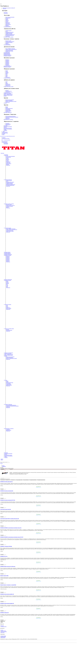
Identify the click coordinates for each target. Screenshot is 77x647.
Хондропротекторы (9, 91)
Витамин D (8, 258)
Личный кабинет (4, 142)
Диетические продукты (9, 50)
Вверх (2, 622)
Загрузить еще (3, 621)
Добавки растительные (7, 93)
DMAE (7, 83)
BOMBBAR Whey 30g (3, 556)
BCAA (7, 31)
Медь (7, 284)
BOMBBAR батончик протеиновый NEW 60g (7, 500)
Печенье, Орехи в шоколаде (10, 41)
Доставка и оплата (3, 626)
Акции (3, 134)
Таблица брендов (4, 132)
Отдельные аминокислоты (10, 35)
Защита (7, 19)
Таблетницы (7, 23)
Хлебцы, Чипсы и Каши (10, 231)
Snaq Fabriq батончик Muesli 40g (5, 509)
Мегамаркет (6, 12)
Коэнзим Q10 (8, 84)
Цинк (6, 76)
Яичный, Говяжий (8, 110)
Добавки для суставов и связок (8, 86)
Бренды (3, 465)
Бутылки (7, 18)
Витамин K (7, 63)
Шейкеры (7, 25)
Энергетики (7, 117)
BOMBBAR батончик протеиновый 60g (6, 490)
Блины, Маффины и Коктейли (10, 48)
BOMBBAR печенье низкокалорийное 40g (7, 594)
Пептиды (5, 127)
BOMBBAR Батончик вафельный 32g (6, 481)
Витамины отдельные (7, 55)
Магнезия (7, 20)
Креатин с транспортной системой (11, 101)
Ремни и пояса (8, 22)
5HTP (6, 81)
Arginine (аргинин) (8, 30)
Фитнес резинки (8, 24)
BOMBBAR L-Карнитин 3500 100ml (6, 546)
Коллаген (7, 90)
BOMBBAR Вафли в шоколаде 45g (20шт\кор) (7, 566)
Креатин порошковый (9, 100)
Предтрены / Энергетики (8, 112)
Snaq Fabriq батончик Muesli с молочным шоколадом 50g (9, 518)
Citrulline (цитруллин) (9, 182)
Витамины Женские (7, 53)
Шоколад (7, 43)
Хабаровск (3, 137)
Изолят (7, 106)
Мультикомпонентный (9, 108)
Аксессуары (6, 13)
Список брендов (3, 630)
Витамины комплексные (8, 254)
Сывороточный (8, 384)
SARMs (5, 129)
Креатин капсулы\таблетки (10, 99)
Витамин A (7, 59)
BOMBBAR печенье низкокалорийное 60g (7, 603)
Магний (7, 73)
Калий (7, 71)
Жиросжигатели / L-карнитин (8, 119)
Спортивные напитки (9, 42)
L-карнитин (7, 123)
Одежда (7, 21)
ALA (6, 82)
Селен (7, 74)
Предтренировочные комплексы (11, 116)
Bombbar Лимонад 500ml (4, 575)
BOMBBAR (4, 466)
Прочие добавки (8, 308)
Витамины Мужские (7, 54)
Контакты (3, 133)
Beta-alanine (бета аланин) (10, 32)
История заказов (3, 636)
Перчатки (7, 161)
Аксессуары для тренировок (10, 156)
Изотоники (5, 125)
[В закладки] (5, 498)
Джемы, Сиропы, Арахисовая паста (11, 49)
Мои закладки (3, 637)
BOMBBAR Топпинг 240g (4, 612)
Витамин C (7, 61)
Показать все (8, 36)
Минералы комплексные (8, 279)
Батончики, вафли (8, 40)
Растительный (8, 109)
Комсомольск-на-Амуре (5, 138)
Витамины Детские (7, 52)
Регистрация (6, 143)
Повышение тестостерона (8, 126)
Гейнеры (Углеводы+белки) (8, 95)
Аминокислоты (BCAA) (7, 26)
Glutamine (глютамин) (9, 33)
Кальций (7, 72)
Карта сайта (2, 632)
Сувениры (5, 130)
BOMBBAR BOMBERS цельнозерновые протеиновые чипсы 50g (10, 527)
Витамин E (8, 259)
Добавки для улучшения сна (8, 92)
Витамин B (7, 60)
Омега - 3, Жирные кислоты (8, 94)
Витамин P (7, 64)
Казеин (7, 107)
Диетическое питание (7, 44)
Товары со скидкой (4, 631)
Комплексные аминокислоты (10, 34)
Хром (6, 75)
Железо (7, 70)
